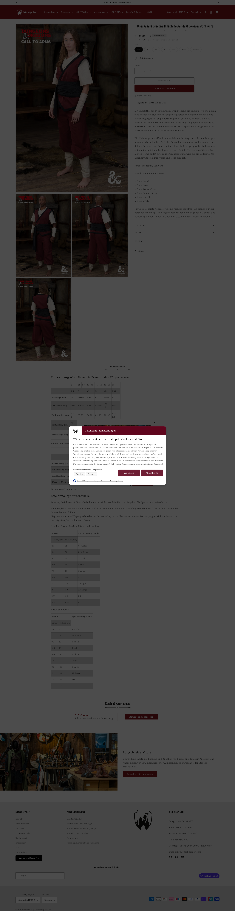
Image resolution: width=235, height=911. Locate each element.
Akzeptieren (152, 472)
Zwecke (79, 474)
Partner (91, 474)
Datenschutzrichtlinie (82, 469)
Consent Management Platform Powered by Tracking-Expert (100, 481)
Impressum (98, 469)
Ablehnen (129, 472)
